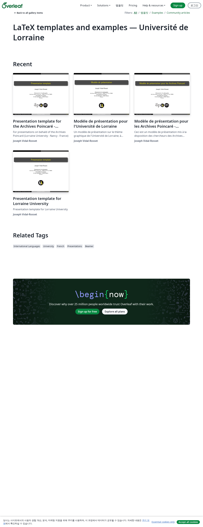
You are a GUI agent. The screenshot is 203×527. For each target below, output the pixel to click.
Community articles (178, 12)
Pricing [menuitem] (133, 5)
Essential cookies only (163, 521)
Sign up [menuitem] (177, 5)
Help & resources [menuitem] (153, 5)
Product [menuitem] (85, 5)
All (135, 12)
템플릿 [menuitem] (119, 5)
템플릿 (144, 12)
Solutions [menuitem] (102, 5)
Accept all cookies (188, 522)
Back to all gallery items (28, 12)
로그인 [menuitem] (194, 5)
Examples (157, 12)
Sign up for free (87, 311)
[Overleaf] (12, 5)
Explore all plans (115, 311)
